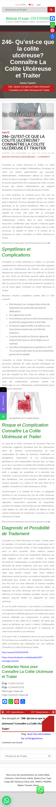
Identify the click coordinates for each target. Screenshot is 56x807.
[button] (6, 800)
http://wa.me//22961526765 (15, 652)
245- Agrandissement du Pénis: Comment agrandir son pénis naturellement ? (17, 712)
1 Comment (43, 156)
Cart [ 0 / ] (20, 5)
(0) (32, 5)
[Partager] (52, 36)
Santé (31, 82)
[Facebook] (52, 18)
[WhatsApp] (52, 24)
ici (49, 243)
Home (23, 82)
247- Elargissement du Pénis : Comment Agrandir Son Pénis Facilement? (43, 712)
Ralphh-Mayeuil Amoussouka (18, 156)
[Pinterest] (52, 30)
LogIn (38, 5)
